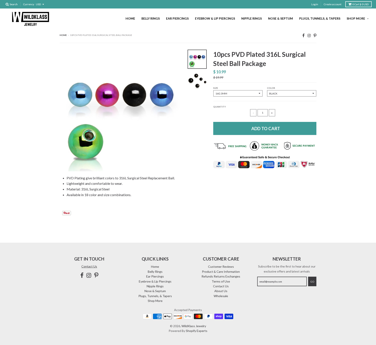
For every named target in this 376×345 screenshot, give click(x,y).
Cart (360, 4)
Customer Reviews (221, 266)
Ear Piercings (177, 18)
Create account (332, 4)
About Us (220, 291)
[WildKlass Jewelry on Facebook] (303, 35)
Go (312, 281)
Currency (28, 4)
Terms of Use (221, 281)
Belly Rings (150, 18)
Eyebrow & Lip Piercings (215, 18)
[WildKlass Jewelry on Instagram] (309, 35)
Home (130, 18)
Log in (314, 4)
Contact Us (89, 266)
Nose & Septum (280, 18)
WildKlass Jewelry (193, 326)
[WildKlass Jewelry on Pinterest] (315, 35)
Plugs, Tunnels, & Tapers (319, 18)
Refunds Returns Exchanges (220, 276)
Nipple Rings (251, 18)
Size (215, 88)
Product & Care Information (221, 271)
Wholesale (221, 296)
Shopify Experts (196, 331)
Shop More (356, 18)
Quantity (219, 106)
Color (271, 88)
